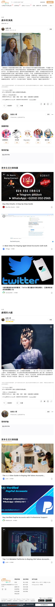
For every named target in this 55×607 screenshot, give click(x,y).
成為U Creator (26, 5)
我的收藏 (25, 587)
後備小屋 (8, 28)
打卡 (10, 96)
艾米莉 (17, 140)
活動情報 (36, 96)
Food (24, 599)
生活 (2, 17)
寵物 (25, 96)
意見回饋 (16, 591)
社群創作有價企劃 (6, 5)
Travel (11, 599)
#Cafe (48, 582)
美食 (18, 96)
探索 (34, 5)
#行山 (37, 582)
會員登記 (42, 2)
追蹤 (51, 29)
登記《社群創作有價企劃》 (19, 92)
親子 (21, 96)
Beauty (19, 599)
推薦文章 (38, 5)
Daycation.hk (27, 140)
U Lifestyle (5, 599)
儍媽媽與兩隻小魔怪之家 (6, 140)
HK (15, 599)
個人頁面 (25, 582)
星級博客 (44, 5)
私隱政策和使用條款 (12, 605)
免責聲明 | (10, 601)
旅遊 (14, 96)
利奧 (38, 140)
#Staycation (35, 584)
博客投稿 (16, 593)
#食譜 (44, 582)
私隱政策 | (22, 601)
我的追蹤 (25, 589)
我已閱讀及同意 (44, 604)
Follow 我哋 (32, 99)
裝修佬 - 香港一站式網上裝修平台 (49, 140)
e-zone (33, 599)
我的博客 (25, 591)
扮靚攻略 (30, 96)
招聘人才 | (28, 601)
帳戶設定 (25, 584)
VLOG (16, 584)
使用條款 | (16, 601)
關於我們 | (4, 601)
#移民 (41, 584)
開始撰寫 (50, 2)
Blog (29, 599)
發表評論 (6, 154)
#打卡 (41, 582)
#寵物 (33, 582)
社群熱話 (16, 5)
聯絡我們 (33, 601)
